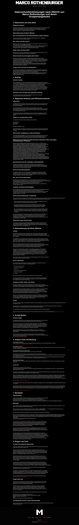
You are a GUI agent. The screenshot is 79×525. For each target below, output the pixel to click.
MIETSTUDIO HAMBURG (47, 517)
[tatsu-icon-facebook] (75, 1)
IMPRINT (36, 517)
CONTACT (44, 6)
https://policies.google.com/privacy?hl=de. (20, 476)
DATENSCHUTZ (41, 517)
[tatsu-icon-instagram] (77, 1)
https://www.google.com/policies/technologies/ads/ (21, 390)
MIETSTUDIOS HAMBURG (42, 521)
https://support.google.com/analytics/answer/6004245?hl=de (22, 344)
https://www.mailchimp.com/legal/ (18, 419)
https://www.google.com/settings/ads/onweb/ (20, 380)
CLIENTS (39, 6)
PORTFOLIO (35, 6)
